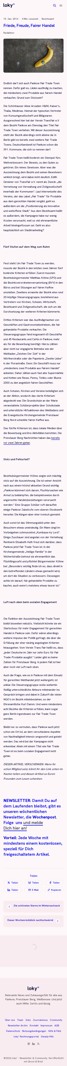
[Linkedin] (33, 1043)
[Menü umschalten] (61, 5)
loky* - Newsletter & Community (29, 1058)
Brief (40, 1061)
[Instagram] (28, 1043)
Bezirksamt (48, 19)
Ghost (31, 1061)
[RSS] (38, 1043)
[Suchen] (54, 5)
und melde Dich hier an (23, 825)
